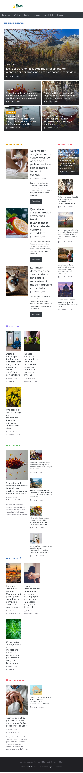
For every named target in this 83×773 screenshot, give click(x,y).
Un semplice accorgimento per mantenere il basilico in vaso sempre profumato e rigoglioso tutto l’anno (13, 652)
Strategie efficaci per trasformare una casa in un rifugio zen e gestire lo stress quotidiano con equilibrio (13, 364)
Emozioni (60, 15)
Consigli (26, 15)
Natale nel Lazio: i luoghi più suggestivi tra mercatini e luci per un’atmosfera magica (59, 96)
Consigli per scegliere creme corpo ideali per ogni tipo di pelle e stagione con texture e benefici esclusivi (40, 162)
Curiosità (36, 15)
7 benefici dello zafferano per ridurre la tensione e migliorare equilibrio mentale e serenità (22, 96)
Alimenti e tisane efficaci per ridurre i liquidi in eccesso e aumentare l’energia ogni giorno (39, 521)
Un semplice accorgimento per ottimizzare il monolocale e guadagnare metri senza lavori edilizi (41, 549)
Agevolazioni (48, 15)
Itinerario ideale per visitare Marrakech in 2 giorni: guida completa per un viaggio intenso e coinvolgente (13, 596)
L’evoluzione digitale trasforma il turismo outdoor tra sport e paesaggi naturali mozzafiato (66, 269)
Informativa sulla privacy (29, 767)
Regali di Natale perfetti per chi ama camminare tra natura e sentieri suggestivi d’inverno (41, 493)
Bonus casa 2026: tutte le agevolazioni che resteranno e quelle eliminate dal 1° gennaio (40, 700)
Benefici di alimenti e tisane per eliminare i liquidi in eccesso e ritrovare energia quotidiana (41, 466)
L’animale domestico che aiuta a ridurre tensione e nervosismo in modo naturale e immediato (41, 278)
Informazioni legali (46, 767)
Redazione (58, 767)
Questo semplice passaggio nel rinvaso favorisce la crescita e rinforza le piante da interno (31, 364)
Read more (36, 201)
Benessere (6, 15)
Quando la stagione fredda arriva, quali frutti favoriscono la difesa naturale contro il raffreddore (40, 221)
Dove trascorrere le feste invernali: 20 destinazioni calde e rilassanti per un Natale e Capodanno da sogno (68, 234)
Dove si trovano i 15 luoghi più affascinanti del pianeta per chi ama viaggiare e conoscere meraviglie (41, 70)
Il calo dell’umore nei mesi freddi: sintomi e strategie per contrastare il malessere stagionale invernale (32, 596)
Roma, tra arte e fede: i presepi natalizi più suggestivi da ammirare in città (68, 303)
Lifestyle (17, 15)
